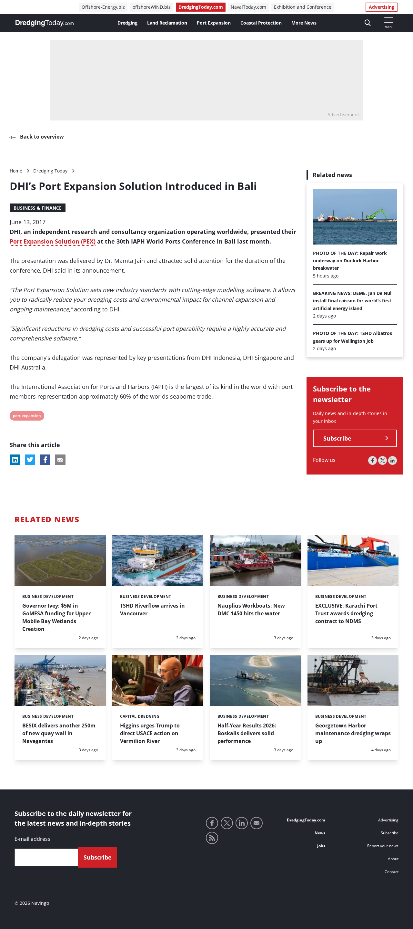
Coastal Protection (261, 23)
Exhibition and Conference (302, 7)
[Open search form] (367, 23)
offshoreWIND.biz (152, 7)
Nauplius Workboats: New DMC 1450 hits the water (251, 609)
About (393, 858)
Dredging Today (50, 171)
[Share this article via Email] (60, 459)
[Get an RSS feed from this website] (212, 838)
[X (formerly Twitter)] (382, 460)
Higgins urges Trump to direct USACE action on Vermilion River (150, 733)
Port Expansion (214, 23)
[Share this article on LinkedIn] (15, 459)
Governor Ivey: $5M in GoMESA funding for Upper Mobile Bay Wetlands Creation (56, 617)
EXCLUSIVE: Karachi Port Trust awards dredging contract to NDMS (346, 613)
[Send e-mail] (256, 823)
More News (304, 23)
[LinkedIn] (392, 460)
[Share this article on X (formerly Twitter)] (30, 459)
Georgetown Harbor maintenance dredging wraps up (353, 733)
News (320, 833)
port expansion (27, 416)
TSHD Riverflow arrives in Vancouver (152, 609)
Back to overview (41, 136)
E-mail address (32, 838)
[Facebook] (372, 460)
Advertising (381, 7)
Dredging (127, 23)
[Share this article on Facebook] (45, 459)
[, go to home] (44, 23)
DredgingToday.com (200, 7)
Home (16, 171)
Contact (391, 871)
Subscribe (337, 438)
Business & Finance (38, 208)
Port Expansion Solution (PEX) (53, 241)
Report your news (382, 846)
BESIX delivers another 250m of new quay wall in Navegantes (59, 733)
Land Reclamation (167, 23)
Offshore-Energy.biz (103, 7)
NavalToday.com (248, 7)
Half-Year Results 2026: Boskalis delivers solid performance (246, 733)
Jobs (321, 846)
